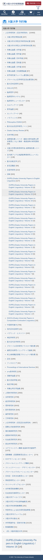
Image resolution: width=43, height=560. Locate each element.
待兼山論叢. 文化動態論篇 (17, 71)
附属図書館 (9, 527)
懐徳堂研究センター (13, 480)
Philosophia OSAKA (14, 122)
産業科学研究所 (11, 435)
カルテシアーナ (13, 105)
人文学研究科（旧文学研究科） (17, 33)
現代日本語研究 (13, 329)
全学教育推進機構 (12, 489)
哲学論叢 (10, 109)
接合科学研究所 (11, 444)
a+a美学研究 (12, 371)
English (38, 6)
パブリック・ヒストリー (16, 333)
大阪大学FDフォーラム (14, 514)
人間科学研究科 (11, 393)
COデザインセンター (13, 459)
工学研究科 (9, 418)
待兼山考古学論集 (14, 388)
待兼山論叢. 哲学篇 (14, 54)
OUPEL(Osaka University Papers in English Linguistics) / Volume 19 (21, 543)
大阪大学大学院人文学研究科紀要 (20, 45)
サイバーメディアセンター (15, 484)
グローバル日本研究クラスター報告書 (21, 346)
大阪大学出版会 (11, 518)
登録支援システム (35, 3)
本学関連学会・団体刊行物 (15, 523)
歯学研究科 (9, 414)
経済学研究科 (10, 401)
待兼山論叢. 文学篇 (14, 67)
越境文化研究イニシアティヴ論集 (20, 350)
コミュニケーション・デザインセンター (20, 467)
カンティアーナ (13, 113)
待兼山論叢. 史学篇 (14, 50)
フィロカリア (12, 363)
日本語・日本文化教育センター (17, 476)
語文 (9, 359)
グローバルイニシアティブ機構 (17, 463)
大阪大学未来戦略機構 (14, 506)
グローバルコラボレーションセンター (19, 472)
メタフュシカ (12, 118)
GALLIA (10, 88)
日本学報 (10, 135)
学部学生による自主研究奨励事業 (18, 510)
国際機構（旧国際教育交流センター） (19, 455)
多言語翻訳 (11, 166)
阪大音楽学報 (12, 380)
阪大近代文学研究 (14, 342)
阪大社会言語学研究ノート (17, 126)
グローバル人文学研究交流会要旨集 (20, 79)
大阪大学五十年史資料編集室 (16, 501)
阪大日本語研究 (13, 84)
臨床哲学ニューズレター (16, 101)
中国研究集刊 (12, 325)
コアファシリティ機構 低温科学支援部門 (20, 448)
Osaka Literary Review (16, 130)
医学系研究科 (10, 410)
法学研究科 (9, 397)
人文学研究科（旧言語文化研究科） (19, 423)
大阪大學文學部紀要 (15, 37)
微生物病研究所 (11, 431)
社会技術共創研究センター (15, 493)
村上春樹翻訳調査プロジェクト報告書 (21, 354)
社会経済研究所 (11, 439)
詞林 (9, 174)
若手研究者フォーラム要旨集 (18, 75)
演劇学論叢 (11, 376)
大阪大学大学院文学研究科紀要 (19, 41)
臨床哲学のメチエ (14, 96)
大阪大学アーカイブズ (14, 497)
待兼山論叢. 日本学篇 (15, 58)
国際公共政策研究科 (13, 427)
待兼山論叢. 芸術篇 (14, 62)
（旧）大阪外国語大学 (14, 531)
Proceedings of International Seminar (21, 367)
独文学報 (10, 384)
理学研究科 (9, 405)
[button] (4, 13)
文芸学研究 (11, 170)
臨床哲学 (10, 92)
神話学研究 (11, 337)
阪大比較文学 (12, 161)
